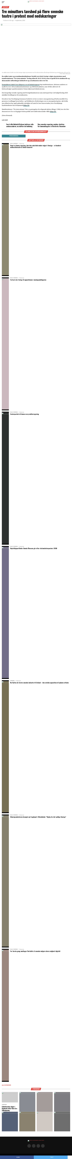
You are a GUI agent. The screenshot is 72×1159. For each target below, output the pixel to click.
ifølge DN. (53, 111)
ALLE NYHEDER (6, 1085)
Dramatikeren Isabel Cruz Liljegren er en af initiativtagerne (21, 84)
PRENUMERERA (13, 136)
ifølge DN (26, 105)
